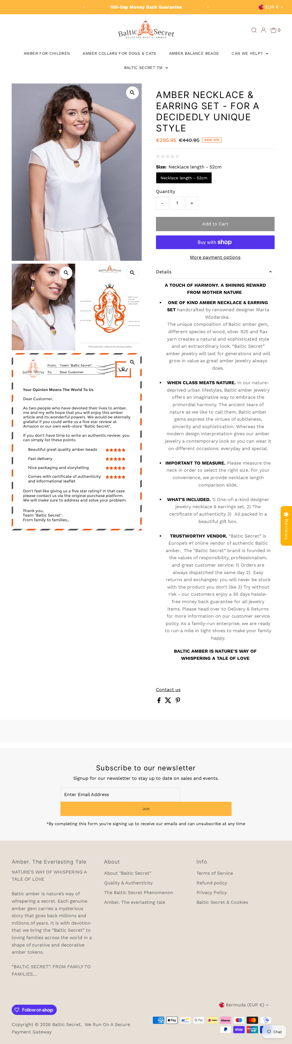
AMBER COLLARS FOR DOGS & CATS (119, 53)
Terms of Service (214, 873)
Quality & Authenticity (128, 883)
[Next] (207, 7)
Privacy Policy (211, 892)
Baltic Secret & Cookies (222, 902)
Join (146, 809)
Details (163, 271)
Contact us (168, 689)
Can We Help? (248, 53)
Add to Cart (215, 224)
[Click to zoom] (132, 92)
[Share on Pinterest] (178, 701)
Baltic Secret (66, 1024)
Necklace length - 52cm (184, 178)
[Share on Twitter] (169, 701)
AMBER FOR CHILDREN (47, 53)
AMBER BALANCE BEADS (194, 53)
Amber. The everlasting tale (134, 902)
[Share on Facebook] (159, 701)
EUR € (272, 7)
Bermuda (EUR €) (245, 1005)
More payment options (215, 257)
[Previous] (84, 7)
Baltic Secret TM (144, 67)
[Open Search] (254, 30)
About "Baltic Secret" (127, 873)
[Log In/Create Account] (263, 30)
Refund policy (211, 883)
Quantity (165, 191)
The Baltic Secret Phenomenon (138, 892)
